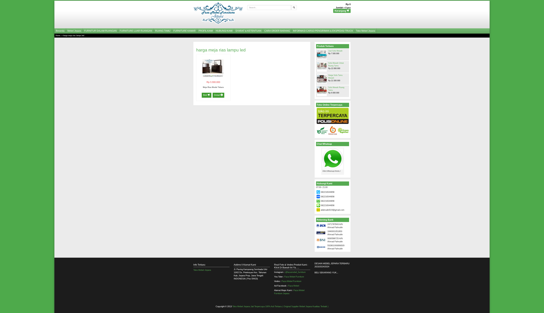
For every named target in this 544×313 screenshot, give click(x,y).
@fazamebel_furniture (295, 272)
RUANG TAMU (162, 31)
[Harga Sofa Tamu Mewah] (322, 79)
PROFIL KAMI (206, 31)
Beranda (60, 31)
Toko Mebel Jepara (365, 31)
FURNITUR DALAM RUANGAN (100, 31)
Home (58, 35)
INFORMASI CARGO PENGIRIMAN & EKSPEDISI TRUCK (323, 31)
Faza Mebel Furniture (294, 276)
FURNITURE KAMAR (184, 31)
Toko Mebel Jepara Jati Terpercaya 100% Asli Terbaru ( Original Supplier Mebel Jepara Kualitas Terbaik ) (280, 306)
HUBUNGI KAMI (224, 31)
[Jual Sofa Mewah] (322, 54)
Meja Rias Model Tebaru (213, 87)
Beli (205, 95)
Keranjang (341, 10)
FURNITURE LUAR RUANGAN (136, 31)
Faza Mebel (294, 286)
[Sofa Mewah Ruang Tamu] (322, 90)
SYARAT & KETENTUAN (248, 31)
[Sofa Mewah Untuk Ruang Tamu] (322, 65)
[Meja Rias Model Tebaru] (213, 66)
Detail (217, 95)
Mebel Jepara (74, 31)
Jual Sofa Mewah (335, 51)
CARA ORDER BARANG (277, 31)
